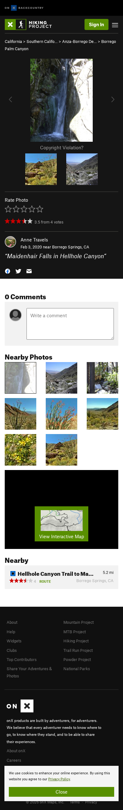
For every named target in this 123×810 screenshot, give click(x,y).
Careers (14, 760)
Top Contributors (22, 659)
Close (61, 792)
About (12, 622)
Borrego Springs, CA (70, 246)
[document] (61, 783)
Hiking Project (76, 640)
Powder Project (77, 659)
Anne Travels (34, 239)
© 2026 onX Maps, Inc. (45, 802)
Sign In (96, 24)
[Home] (31, 24)
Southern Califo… (42, 41)
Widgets (14, 640)
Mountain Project (78, 622)
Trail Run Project (78, 650)
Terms (75, 802)
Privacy (91, 802)
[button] (7, 270)
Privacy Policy (59, 779)
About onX (16, 750)
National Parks (76, 668)
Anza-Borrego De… (79, 41)
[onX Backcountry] (24, 8)
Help (11, 631)
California (13, 41)
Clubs (12, 650)
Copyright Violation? (61, 147)
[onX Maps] (20, 710)
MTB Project (74, 631)
